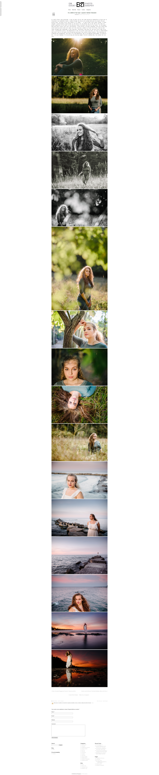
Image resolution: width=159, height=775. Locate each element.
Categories (88, 9)
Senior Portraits (86, 14)
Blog (53, 749)
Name (52, 711)
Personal (80, 14)
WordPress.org (84, 768)
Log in (83, 764)
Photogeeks (84, 752)
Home (69, 9)
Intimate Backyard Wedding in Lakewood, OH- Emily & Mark (101, 751)
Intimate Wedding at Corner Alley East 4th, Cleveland (101, 747)
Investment (98, 759)
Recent (78, 9)
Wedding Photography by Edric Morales (101, 762)
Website (53, 719)
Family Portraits (84, 748)
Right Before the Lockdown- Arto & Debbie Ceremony (101, 753)
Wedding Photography (86, 759)
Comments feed (84, 767)
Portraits (83, 753)
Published (83, 755)
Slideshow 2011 (99, 763)
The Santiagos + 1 (99, 744)
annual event (84, 744)
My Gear (83, 750)
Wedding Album (84, 757)
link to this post (99, 701)
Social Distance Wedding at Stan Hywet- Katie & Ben (101, 749)
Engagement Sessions (86, 747)
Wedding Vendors (85, 760)
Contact (83, 9)
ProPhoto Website (84, 773)
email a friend (105, 701)
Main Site (74, 9)
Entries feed (84, 765)
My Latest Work (99, 760)
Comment (53, 723)
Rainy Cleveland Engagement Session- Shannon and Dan (63, 691)
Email (52, 715)
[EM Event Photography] (81, 8)
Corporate (83, 746)
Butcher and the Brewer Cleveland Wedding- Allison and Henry (94, 691)
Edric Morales (55, 701)
